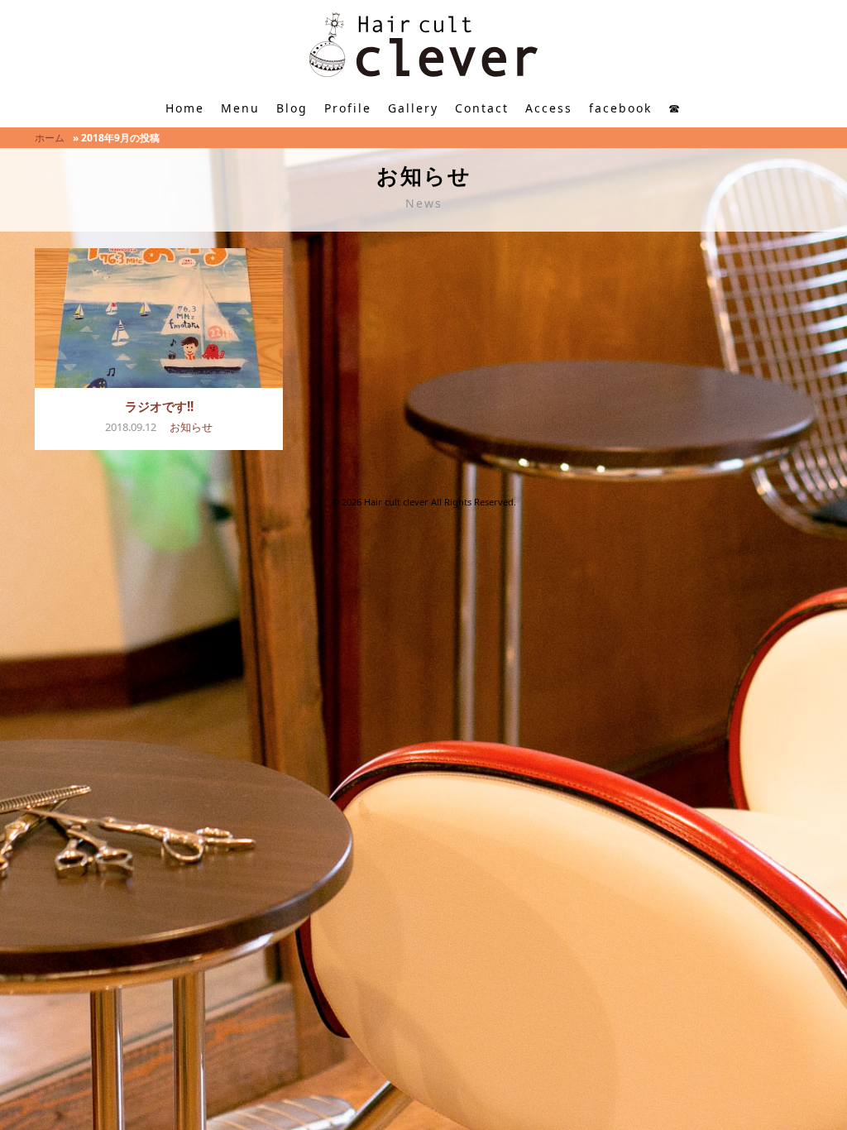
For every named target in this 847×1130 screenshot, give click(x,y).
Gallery (413, 108)
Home (184, 108)
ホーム (50, 138)
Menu (240, 108)
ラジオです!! (159, 406)
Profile (347, 108)
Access (548, 108)
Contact (482, 108)
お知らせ (191, 426)
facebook (620, 108)
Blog (292, 108)
